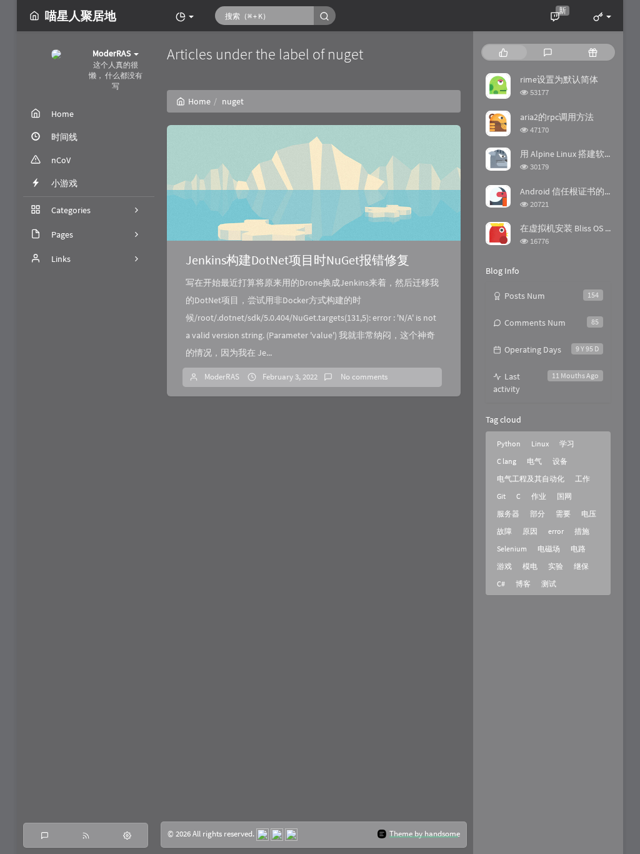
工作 (582, 478)
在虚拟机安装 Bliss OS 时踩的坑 (580, 228)
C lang (506, 461)
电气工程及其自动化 (530, 478)
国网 (564, 496)
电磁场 (549, 548)
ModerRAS (221, 376)
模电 (530, 566)
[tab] (503, 52)
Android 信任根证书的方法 (571, 191)
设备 (560, 461)
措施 (581, 531)
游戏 (504, 566)
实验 (555, 566)
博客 (523, 583)
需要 (563, 513)
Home (199, 101)
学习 (566, 443)
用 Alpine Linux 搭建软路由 (571, 153)
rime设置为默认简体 (559, 79)
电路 (578, 548)
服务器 (508, 513)
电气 (534, 461)
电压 (588, 513)
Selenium (512, 548)
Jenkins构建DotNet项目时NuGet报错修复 (297, 260)
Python (509, 443)
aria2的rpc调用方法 (557, 117)
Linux (540, 443)
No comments (363, 376)
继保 (581, 566)
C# (501, 583)
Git (501, 496)
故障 (504, 531)
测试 (548, 583)
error (556, 531)
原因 (530, 531)
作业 (538, 496)
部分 (537, 513)
